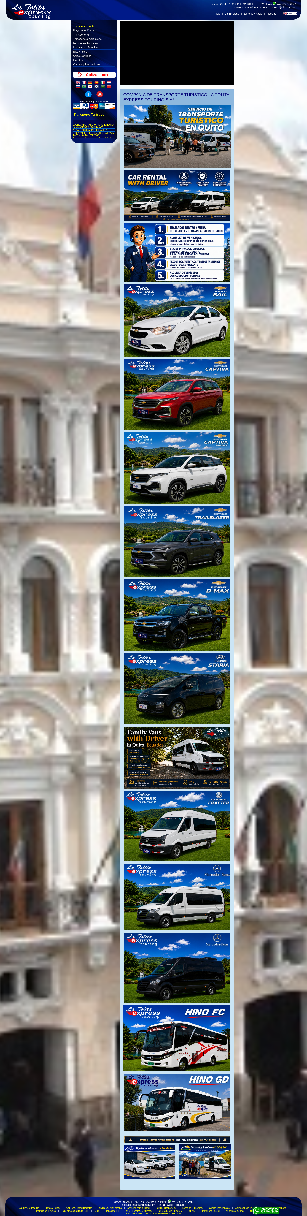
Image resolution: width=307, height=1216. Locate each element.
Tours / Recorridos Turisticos (138, 1211)
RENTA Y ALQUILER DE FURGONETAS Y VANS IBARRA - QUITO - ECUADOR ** (94, 134)
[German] (91, 83)
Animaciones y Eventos (246, 1208)
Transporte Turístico (84, 26)
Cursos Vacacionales (219, 1208)
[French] (85, 83)
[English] (78, 83)
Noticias (271, 13)
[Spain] (97, 83)
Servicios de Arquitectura (110, 1208)
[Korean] (97, 87)
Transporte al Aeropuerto (87, 38)
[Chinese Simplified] (109, 87)
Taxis (96, 1211)
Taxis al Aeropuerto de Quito (75, 1211)
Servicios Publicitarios (192, 1208)
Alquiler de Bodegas (29, 1208)
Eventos (78, 60)
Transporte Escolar (211, 1211)
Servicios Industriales (166, 1208)
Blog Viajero (80, 51)
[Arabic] (103, 87)
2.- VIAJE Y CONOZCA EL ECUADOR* (90, 130)
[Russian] (78, 87)
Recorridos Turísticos (85, 43)
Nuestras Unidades (235, 1211)
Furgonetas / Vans (83, 30)
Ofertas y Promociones (86, 64)
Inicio (217, 13)
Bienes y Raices (52, 1208)
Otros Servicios (82, 55)
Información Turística (85, 47)
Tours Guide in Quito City (170, 1211)
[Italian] (103, 83)
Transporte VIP (82, 34)
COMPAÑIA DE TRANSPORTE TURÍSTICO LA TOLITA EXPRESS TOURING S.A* (93, 126)
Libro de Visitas (253, 13)
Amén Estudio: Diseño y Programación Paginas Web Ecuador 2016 (153, 1213)
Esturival (192, 1211)
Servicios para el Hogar (138, 1208)
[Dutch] (109, 83)
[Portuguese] (85, 87)
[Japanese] (91, 87)
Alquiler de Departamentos (79, 1208)
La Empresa (232, 13)
